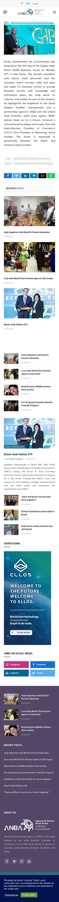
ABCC (8, 132)
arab (8, 158)
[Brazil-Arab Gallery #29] (29, 38)
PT (22, 3)
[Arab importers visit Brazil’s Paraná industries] (29, 211)
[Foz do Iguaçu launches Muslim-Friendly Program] (11, 405)
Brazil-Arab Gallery (14, 447)
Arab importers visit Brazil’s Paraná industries (27, 232)
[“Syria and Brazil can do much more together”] (11, 500)
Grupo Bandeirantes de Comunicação (33, 163)
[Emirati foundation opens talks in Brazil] (11, 515)
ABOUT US (10, 812)
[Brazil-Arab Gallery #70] (29, 303)
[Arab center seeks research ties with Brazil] (11, 529)
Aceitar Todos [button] (28, 895)
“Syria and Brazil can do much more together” (27, 792)
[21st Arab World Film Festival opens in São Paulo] (29, 257)
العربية (35, 3)
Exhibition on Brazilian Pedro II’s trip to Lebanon (27, 779)
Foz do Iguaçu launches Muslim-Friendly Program (29, 772)
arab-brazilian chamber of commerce (32, 158)
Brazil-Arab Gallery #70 (15, 324)
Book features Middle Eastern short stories (25, 766)
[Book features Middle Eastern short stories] (11, 390)
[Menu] (5, 12)
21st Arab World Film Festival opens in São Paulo (28, 278)
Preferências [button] (11, 895)
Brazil (8, 163)
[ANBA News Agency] (31, 12)
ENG (28, 3)
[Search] (54, 12)
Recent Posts (13, 745)
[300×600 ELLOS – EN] (29, 598)
